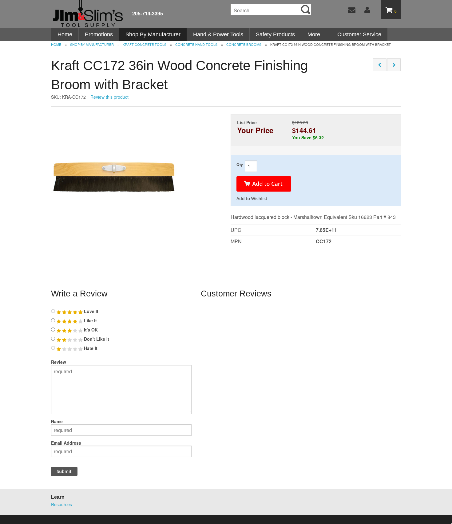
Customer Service (359, 34)
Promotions (99, 34)
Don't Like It (96, 339)
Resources (61, 504)
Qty (239, 164)
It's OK (90, 330)
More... (316, 34)
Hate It (90, 348)
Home (64, 34)
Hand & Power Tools (218, 34)
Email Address (66, 443)
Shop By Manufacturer (152, 34)
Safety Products (275, 34)
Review (58, 362)
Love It (90, 311)
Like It (90, 320)
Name (57, 421)
